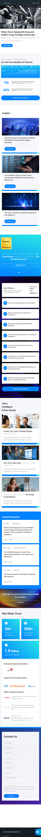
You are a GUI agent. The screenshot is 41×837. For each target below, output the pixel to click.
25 (12, 672)
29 (23, 672)
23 (6, 672)
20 (29, 669)
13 (9, 669)
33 (35, 672)
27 (18, 672)
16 (18, 669)
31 (29, 672)
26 (15, 672)
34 (19, 674)
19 (26, 669)
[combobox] (19, 758)
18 (23, 669)
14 (12, 669)
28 (20, 672)
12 (6, 669)
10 (32, 667)
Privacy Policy (10, 791)
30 (26, 672)
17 (20, 669)
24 (9, 672)
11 (35, 667)
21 (32, 669)
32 (32, 672)
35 (22, 674)
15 (15, 669)
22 (35, 669)
